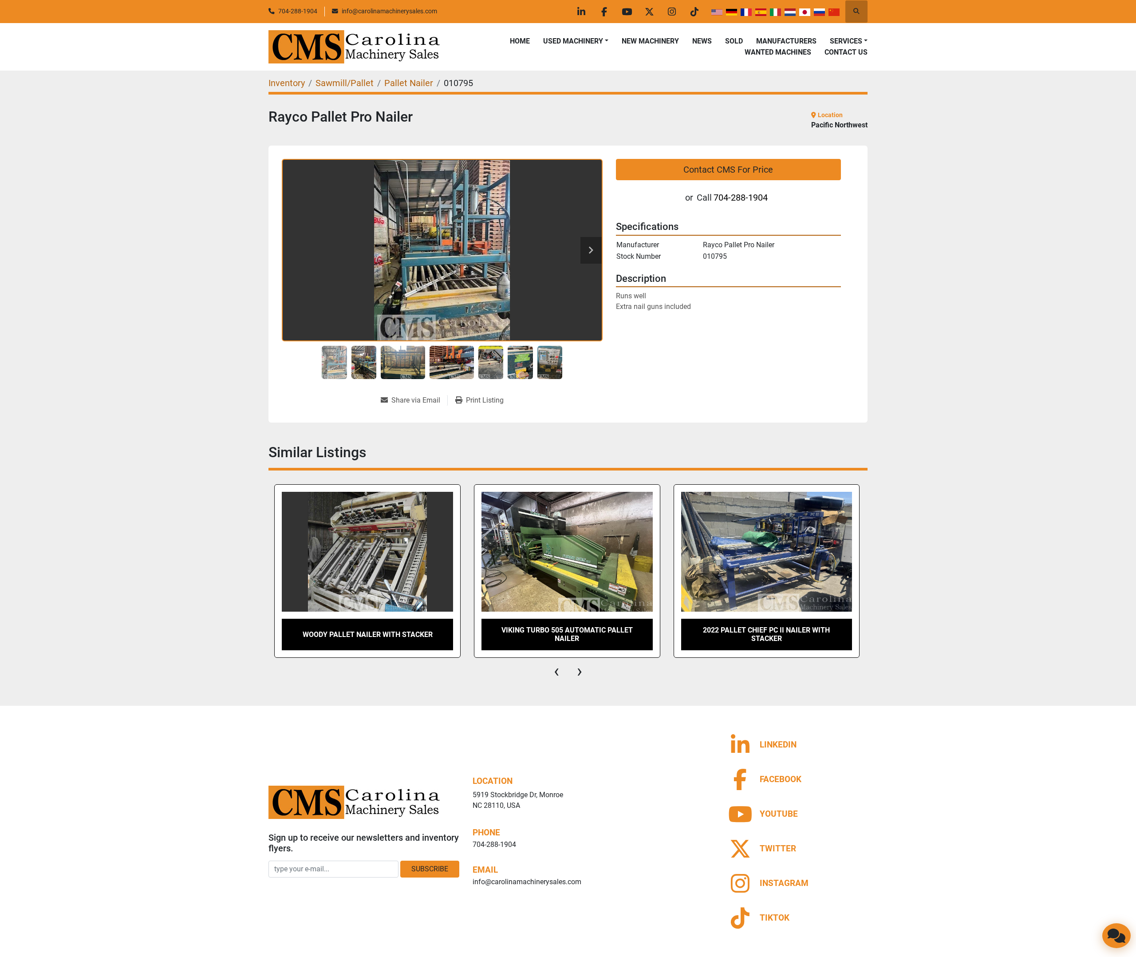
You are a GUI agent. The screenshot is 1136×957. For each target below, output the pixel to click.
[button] (575, 41)
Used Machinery (573, 41)
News (702, 41)
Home (520, 41)
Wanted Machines (778, 52)
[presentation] (556, 671)
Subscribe (429, 869)
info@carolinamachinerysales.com (389, 11)
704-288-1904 (297, 11)
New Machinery (650, 41)
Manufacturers (786, 41)
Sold (734, 41)
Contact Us (846, 52)
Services (846, 41)
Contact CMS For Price (728, 169)
